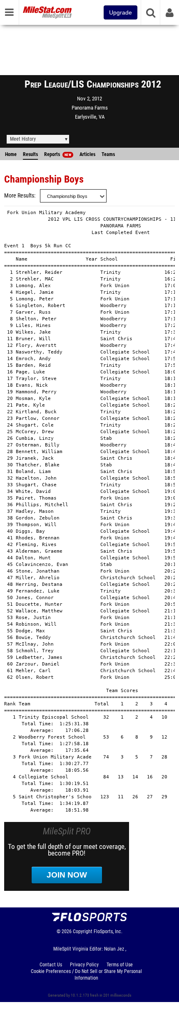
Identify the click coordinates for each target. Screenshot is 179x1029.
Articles (87, 154)
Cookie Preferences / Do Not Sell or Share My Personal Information (86, 974)
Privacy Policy (84, 965)
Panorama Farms (90, 108)
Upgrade (120, 12)
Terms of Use (120, 965)
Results (30, 154)
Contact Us (51, 965)
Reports (57, 154)
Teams (108, 154)
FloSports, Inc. (108, 931)
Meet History (23, 139)
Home (11, 154)
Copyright (82, 931)
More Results (19, 195)
